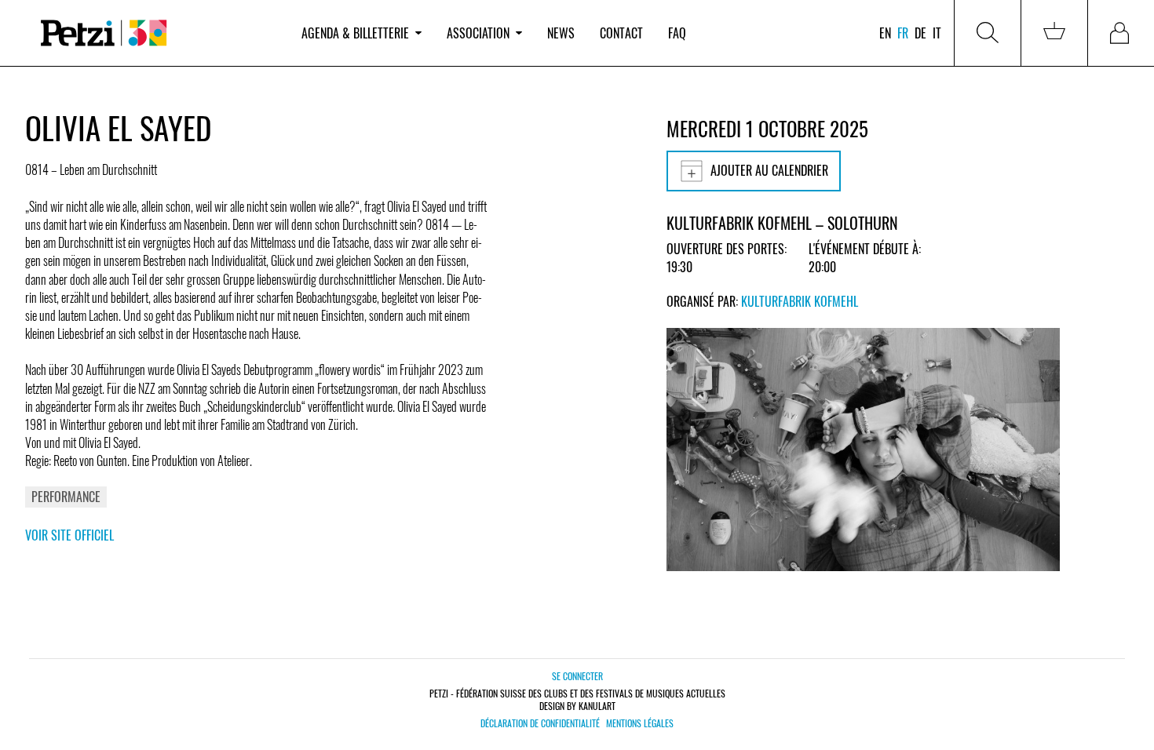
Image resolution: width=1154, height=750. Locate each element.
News (561, 33)
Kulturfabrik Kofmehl (799, 301)
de (920, 33)
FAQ (677, 33)
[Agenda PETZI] (157, 33)
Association (478, 33)
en (885, 33)
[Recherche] (988, 33)
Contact (621, 33)
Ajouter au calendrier (769, 170)
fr (902, 33)
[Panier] (1054, 33)
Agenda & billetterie (355, 33)
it (937, 33)
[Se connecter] (1121, 33)
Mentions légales (640, 723)
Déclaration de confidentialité (540, 723)
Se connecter (577, 676)
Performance (65, 496)
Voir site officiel (69, 535)
